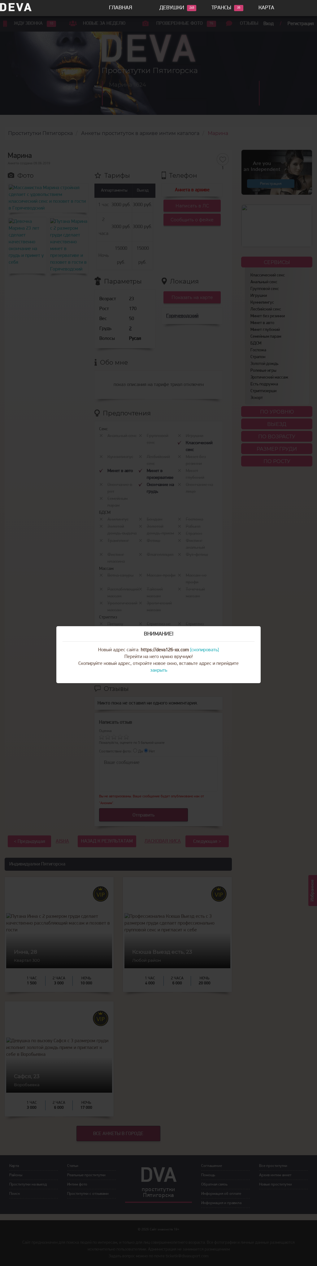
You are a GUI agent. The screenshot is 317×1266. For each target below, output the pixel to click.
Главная (120, 8)
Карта (266, 8)
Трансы (221, 8)
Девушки (171, 8)
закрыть (158, 670)
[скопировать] (204, 650)
